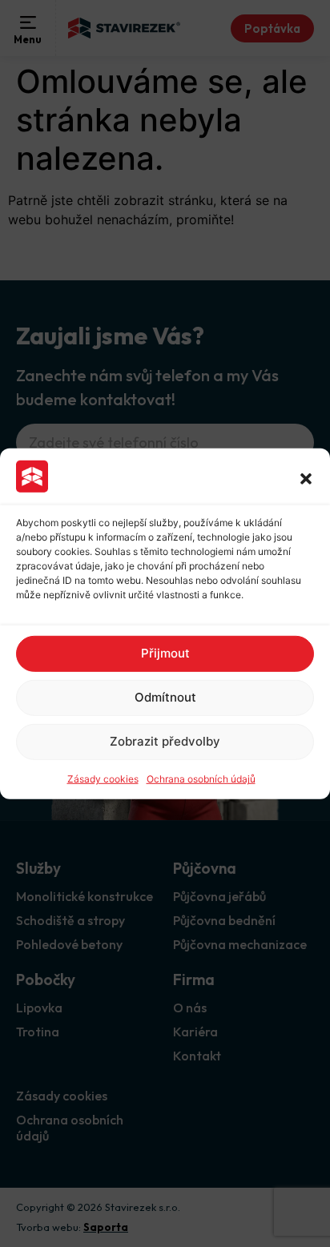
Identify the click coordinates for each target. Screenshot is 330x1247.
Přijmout (165, 653)
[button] (306, 478)
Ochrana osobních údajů (201, 779)
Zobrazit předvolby (165, 741)
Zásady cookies (103, 779)
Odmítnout (165, 697)
